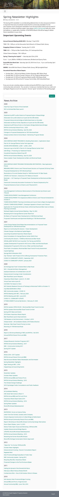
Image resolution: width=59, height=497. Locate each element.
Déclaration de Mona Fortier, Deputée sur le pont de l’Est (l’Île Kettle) (23, 122)
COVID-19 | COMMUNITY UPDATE (14, 298)
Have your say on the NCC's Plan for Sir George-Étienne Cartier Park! (24, 148)
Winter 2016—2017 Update (12, 355)
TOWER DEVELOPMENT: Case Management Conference (20, 195)
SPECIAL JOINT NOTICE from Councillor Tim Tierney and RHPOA (22, 241)
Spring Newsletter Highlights (12, 362)
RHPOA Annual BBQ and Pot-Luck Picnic (15, 396)
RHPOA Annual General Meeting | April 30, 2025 (18, 130)
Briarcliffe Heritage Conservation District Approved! (19, 439)
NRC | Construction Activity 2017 (13, 346)
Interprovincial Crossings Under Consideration (17, 274)
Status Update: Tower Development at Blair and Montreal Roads (22, 158)
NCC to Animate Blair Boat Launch (14, 109)
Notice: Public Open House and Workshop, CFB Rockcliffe (20, 427)
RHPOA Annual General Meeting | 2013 (15, 434)
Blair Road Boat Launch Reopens (13, 276)
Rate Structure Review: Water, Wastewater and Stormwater (21, 359)
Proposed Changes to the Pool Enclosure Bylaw (17, 462)
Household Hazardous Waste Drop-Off (15, 153)
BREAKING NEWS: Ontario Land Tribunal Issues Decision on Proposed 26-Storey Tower (29, 168)
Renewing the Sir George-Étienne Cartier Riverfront (19, 213)
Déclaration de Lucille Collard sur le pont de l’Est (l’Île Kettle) (21, 118)
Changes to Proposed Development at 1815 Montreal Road (21, 132)
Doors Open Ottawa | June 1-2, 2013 (14, 424)
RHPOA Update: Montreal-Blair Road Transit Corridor (19, 309)
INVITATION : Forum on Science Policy (15, 412)
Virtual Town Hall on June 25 (12, 281)
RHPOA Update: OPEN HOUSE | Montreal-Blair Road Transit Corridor (24, 307)
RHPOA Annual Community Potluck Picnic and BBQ (18, 419)
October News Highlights (11, 447)
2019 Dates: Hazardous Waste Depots (15, 314)
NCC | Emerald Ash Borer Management (15, 269)
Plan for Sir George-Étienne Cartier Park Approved (18, 143)
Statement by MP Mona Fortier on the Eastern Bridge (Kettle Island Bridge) (25, 125)
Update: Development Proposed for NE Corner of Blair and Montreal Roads (26, 243)
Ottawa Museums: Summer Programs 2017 (16, 341)
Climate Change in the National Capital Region (17, 231)
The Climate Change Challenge (13, 383)
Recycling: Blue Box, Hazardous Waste (15, 460)
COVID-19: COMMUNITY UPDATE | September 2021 (19, 258)
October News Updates (11, 375)
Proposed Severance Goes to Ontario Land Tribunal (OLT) (20, 185)
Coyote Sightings (9, 251)
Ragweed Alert (8, 452)
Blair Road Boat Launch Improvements (15, 317)
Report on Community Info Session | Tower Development (20, 229)
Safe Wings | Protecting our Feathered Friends (17, 151)
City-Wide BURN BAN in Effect (12, 289)
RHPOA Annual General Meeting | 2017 (15, 344)
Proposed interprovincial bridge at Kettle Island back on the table (23, 120)
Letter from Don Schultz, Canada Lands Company (18, 414)
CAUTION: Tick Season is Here (12, 284)
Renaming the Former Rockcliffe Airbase (15, 436)
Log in (53, 494)
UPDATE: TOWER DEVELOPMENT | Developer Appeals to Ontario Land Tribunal (27, 204)
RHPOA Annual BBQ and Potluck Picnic (15, 378)
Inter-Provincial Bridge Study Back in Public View (18, 455)
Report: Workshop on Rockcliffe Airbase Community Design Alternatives (25, 422)
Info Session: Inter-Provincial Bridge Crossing (17, 479)
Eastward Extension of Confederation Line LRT (17, 271)
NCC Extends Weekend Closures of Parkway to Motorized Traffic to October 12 (27, 286)
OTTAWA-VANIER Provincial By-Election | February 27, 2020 (21, 301)
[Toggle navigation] (5, 11)
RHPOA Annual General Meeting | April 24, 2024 (18, 155)
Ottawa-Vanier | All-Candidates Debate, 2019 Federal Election (21, 322)
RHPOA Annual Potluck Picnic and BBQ (15, 357)
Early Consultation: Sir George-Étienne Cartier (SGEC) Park (21, 236)
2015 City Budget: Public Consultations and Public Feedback (21, 385)
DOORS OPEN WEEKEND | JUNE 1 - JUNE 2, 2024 (18, 146)
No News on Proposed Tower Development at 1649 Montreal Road (23, 216)
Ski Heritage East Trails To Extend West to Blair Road (19, 267)
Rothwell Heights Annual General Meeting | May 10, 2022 (20, 211)
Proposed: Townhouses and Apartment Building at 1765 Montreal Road (24, 218)
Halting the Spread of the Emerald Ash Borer (17, 468)
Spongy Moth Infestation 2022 (13, 253)
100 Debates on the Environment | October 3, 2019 (19, 319)
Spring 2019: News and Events (12, 312)
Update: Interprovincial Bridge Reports (15, 429)
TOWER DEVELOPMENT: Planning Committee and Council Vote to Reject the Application (29, 202)
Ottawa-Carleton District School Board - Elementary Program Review (24, 135)
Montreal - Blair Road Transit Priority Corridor (17, 324)
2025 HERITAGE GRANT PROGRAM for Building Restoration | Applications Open (27, 141)
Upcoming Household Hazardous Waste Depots (18, 234)
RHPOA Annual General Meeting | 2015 (15, 380)
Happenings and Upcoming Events (14, 367)
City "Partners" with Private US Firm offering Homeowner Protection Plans (25, 256)
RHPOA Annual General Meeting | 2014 (15, 401)
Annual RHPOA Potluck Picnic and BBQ (15, 335)
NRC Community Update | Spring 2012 (15, 457)
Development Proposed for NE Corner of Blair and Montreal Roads (23, 246)
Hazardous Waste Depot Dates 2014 (14, 399)
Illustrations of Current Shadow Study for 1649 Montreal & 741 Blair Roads (25, 173)
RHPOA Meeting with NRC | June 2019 (15, 296)
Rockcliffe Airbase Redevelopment (14, 406)
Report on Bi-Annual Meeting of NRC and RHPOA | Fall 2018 (21, 333)
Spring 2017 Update (10, 348)
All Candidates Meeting (10, 391)
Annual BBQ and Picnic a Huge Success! (15, 482)
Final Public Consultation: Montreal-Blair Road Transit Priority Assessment (25, 248)
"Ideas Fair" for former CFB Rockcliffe (15, 445)
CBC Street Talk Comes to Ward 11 (14, 394)
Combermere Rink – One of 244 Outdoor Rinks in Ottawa (20, 473)
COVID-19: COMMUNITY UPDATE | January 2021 (18, 260)
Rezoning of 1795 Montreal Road (13, 326)
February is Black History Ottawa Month (15, 471)
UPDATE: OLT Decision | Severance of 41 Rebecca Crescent (21, 176)
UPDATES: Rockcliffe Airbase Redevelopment (17, 431)
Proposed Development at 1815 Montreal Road (17, 171)
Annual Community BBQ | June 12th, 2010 (16, 484)
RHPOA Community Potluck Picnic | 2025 (16, 127)
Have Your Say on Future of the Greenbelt (16, 107)
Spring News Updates (10, 403)
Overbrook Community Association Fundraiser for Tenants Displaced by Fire (26, 182)
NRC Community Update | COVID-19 (14, 291)
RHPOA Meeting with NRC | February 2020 (16, 293)
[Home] (13, 5)
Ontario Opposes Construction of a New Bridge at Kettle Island (22, 417)
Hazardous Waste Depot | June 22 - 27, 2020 (17, 279)
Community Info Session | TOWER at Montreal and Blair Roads (22, 238)
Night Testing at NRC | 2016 (12, 364)
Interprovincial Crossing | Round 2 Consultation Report (20, 450)
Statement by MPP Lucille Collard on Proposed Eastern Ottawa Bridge (24, 115)
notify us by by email (39, 28)
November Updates (9, 373)
